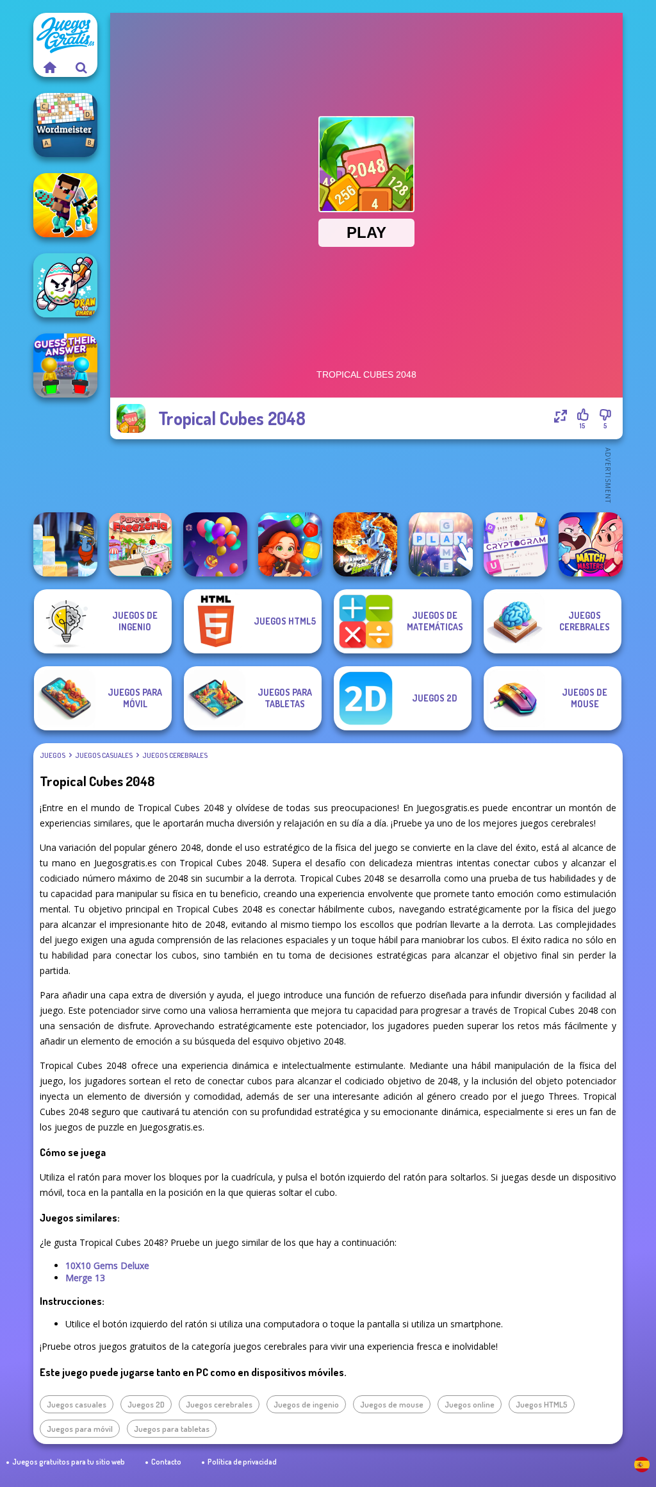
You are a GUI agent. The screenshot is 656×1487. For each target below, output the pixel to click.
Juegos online (470, 1404)
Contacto (166, 1461)
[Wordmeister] (65, 125)
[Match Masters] (591, 544)
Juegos (52, 755)
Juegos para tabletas (171, 1429)
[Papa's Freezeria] (140, 544)
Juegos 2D (146, 1404)
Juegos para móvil (80, 1429)
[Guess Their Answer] (65, 365)
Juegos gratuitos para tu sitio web (68, 1461)
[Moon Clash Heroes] (365, 544)
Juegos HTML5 (542, 1404)
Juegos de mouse (391, 1404)
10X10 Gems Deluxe (107, 1265)
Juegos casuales (104, 755)
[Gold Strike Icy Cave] (65, 544)
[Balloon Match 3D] (215, 544)
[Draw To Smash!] (65, 285)
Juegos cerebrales (175, 755)
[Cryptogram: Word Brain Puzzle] (516, 544)
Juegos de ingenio (306, 1404)
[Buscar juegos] (81, 67)
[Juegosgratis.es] (49, 67)
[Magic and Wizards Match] (290, 544)
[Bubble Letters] (441, 544)
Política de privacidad (242, 1461)
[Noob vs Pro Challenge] (65, 205)
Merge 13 (85, 1278)
